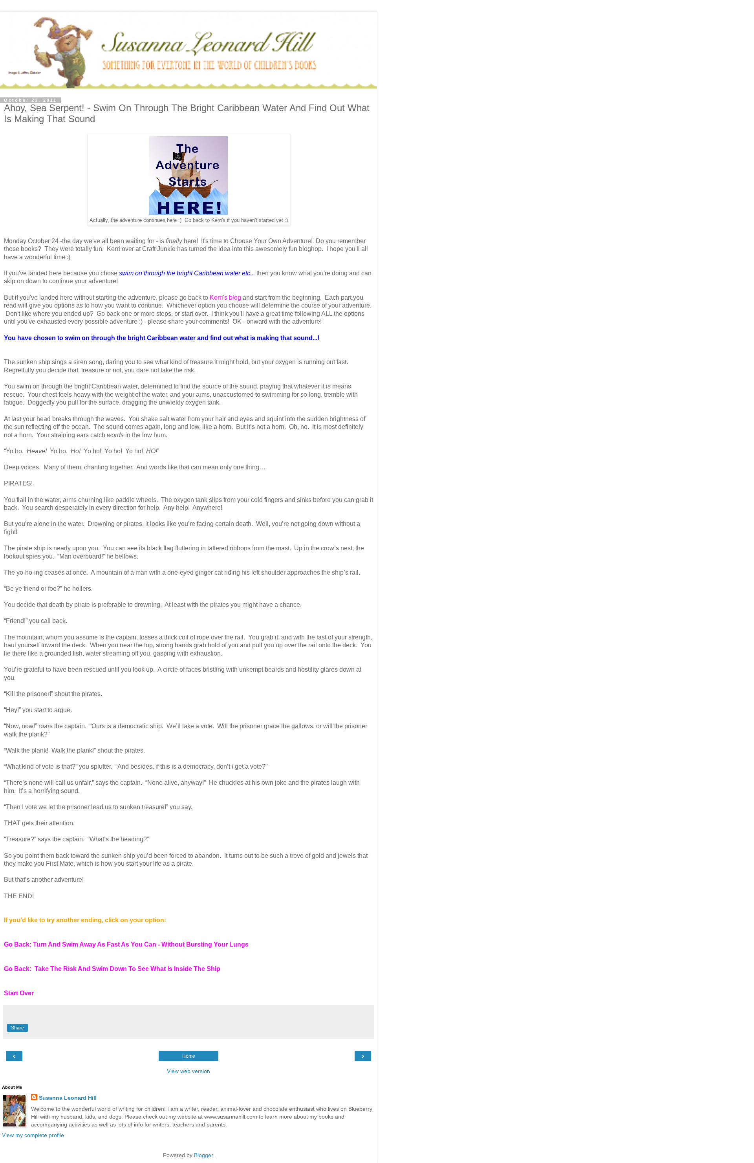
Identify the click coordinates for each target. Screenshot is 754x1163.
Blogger (203, 1155)
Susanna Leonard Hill (68, 1098)
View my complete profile (33, 1135)
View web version (188, 1071)
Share (17, 1028)
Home (188, 1056)
